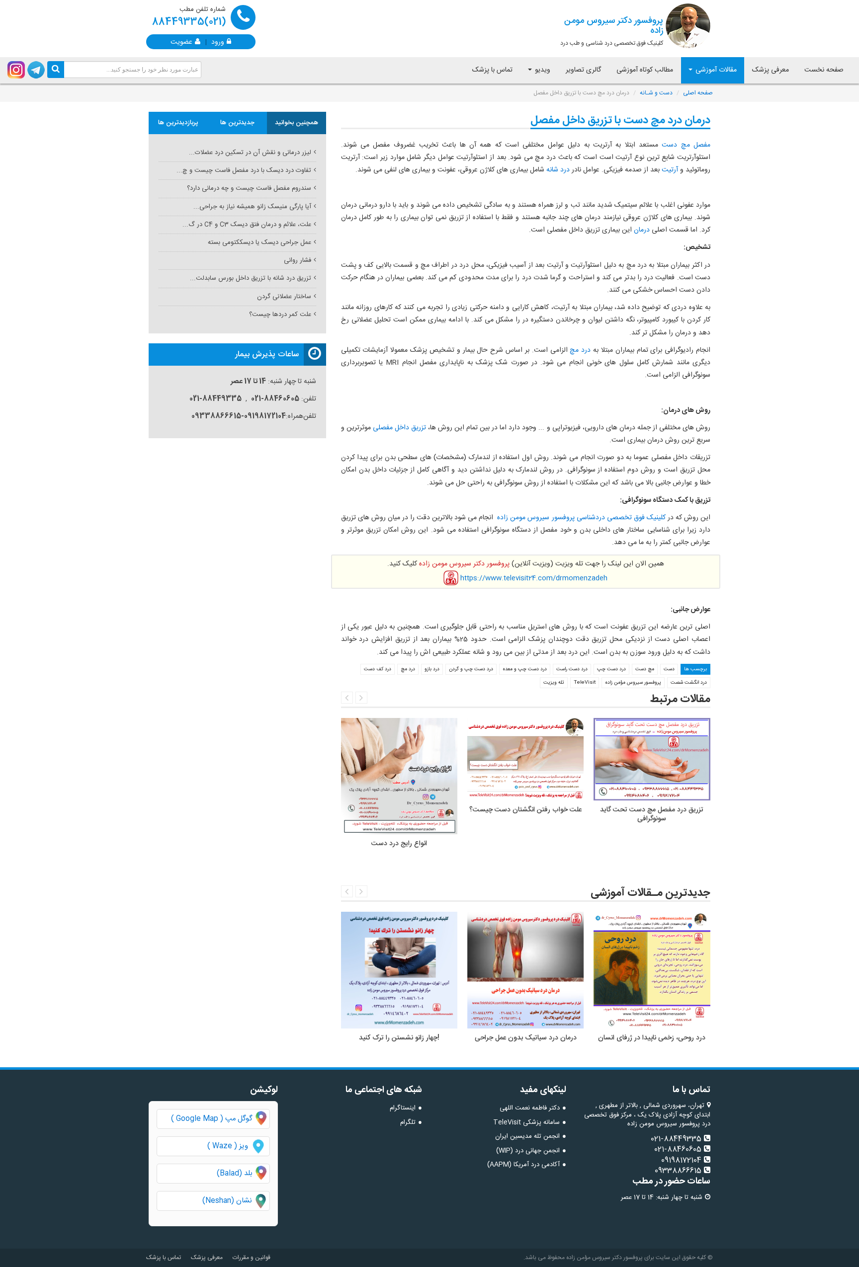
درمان (642, 230)
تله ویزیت (553, 683)
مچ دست (644, 669)
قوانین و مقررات (251, 1258)
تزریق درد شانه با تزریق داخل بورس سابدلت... (250, 278)
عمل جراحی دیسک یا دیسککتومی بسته (259, 242)
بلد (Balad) (235, 1174)
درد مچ (580, 350)
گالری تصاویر (583, 70)
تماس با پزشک (492, 70)
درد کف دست (377, 669)
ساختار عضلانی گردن (284, 296)
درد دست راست (572, 669)
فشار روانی (297, 260)
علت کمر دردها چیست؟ (280, 314)
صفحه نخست (824, 70)
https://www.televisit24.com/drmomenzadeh (533, 578)
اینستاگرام (403, 1108)
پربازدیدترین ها (178, 122)
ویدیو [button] (541, 70)
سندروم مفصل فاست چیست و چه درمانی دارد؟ (249, 188)
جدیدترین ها (237, 122)
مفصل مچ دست (686, 145)
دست (669, 669)
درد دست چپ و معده (525, 669)
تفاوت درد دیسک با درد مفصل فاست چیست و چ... (243, 170)
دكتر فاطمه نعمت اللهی (530, 1108)
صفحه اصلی (698, 93)
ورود (217, 41)
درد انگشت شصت (689, 683)
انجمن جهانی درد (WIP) (528, 1150)
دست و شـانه (656, 93)
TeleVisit (585, 683)
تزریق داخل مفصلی (399, 428)
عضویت (181, 41)
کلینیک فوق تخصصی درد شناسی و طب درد (611, 30)
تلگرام (408, 1122)
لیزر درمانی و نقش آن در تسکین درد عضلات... (250, 152)
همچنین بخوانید (296, 122)
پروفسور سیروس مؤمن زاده (633, 683)
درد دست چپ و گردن (471, 669)
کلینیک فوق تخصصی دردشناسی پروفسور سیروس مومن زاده (580, 518)
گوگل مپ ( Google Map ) (212, 1119)
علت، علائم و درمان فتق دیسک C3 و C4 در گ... (246, 224)
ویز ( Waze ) (227, 1146)
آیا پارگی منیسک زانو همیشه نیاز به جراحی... (252, 206)
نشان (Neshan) (235, 1201)
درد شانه (558, 170)
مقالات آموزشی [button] (715, 70)
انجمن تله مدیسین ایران (527, 1136)
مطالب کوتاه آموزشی (644, 70)
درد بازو (432, 669)
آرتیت (670, 170)
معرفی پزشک (770, 70)
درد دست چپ (611, 669)
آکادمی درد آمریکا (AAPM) (523, 1164)
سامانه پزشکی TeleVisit (526, 1122)
